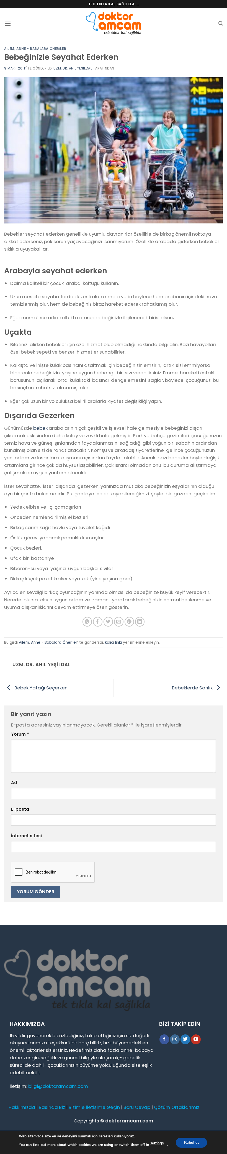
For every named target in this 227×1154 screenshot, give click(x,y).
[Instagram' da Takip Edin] (175, 1039)
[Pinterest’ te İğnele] (129, 622)
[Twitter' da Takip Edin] (185, 1039)
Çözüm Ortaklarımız (176, 1107)
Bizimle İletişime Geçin (94, 1107)
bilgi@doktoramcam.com (58, 1086)
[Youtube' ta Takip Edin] (196, 1039)
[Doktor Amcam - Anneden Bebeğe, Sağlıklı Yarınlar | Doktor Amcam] (113, 23)
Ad (14, 782)
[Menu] (7, 24)
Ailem (9, 49)
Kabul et (191, 1142)
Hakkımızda (22, 1107)
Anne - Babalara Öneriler (41, 49)
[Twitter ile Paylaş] (108, 622)
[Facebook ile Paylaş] (98, 622)
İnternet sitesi (26, 836)
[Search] (220, 23)
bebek (40, 428)
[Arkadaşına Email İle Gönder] (119, 622)
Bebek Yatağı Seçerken (40, 687)
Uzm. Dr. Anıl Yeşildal (72, 68)
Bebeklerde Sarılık (193, 687)
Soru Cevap (136, 1107)
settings (157, 1143)
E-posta (20, 809)
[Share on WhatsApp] (87, 622)
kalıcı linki (113, 642)
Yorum (20, 734)
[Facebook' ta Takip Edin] (164, 1039)
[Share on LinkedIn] (140, 622)
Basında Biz (52, 1107)
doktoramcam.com (129, 1120)
